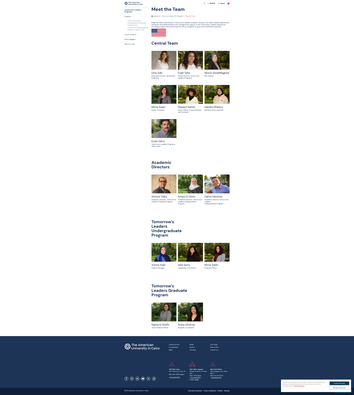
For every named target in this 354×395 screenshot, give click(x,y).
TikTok (154, 379)
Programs (127, 16)
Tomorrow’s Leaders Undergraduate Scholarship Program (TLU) (136, 23)
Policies (220, 391)
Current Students (130, 35)
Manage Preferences (339, 388)
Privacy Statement (210, 391)
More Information (299, 386)
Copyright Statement (195, 391)
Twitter (148, 379)
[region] (316, 385)
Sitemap (227, 391)
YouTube (143, 379)
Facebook (126, 379)
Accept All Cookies (339, 383)
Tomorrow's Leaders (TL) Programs (172, 16)
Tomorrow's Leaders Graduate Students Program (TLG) (137, 29)
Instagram (132, 379)
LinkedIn (137, 379)
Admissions (156, 16)
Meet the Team (129, 44)
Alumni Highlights (130, 39)
